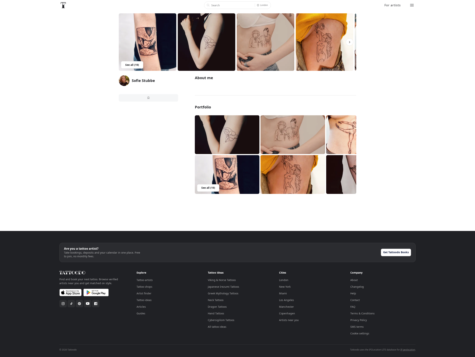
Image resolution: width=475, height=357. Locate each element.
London (283, 280)
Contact (355, 300)
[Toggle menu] (412, 5)
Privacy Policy (358, 320)
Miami (283, 293)
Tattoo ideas (144, 300)
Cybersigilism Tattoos (221, 320)
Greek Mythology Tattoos (223, 293)
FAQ (352, 306)
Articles (141, 306)
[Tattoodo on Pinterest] (79, 303)
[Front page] (63, 5)
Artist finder (144, 293)
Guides (141, 313)
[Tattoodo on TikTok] (71, 303)
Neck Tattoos (216, 300)
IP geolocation (407, 349)
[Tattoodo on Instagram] (63, 303)
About (354, 280)
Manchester (286, 306)
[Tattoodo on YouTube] (87, 303)
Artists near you (289, 320)
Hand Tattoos (216, 313)
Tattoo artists (145, 280)
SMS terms (357, 326)
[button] (227, 134)
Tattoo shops (144, 286)
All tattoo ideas (217, 326)
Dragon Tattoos (217, 306)
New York (285, 286)
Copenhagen (287, 313)
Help (353, 293)
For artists (392, 5)
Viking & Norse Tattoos (222, 280)
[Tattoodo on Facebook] (95, 303)
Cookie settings (359, 333)
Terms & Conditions (362, 313)
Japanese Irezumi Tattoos (223, 286)
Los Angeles (286, 300)
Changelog (357, 286)
